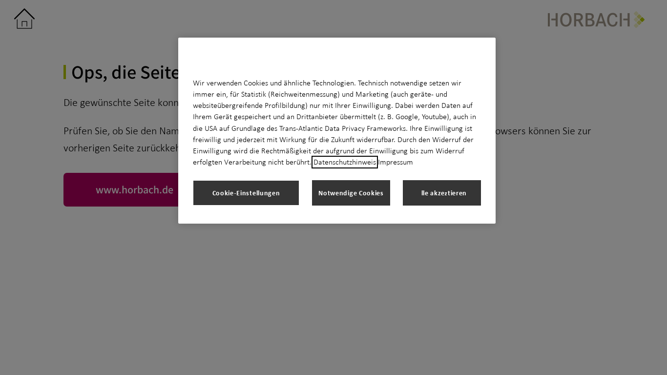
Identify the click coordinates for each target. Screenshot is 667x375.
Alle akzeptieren (442, 192)
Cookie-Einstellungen (246, 192)
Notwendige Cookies (351, 192)
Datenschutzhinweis (344, 162)
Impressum (395, 162)
